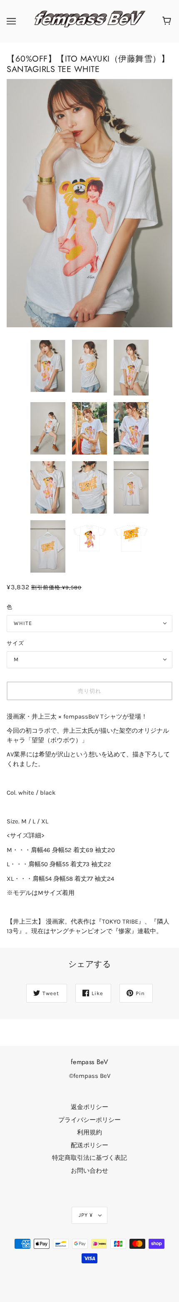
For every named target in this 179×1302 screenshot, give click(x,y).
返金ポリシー (89, 1107)
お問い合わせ (89, 1170)
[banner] (88, 21)
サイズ (15, 643)
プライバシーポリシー (89, 1120)
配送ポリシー (89, 1145)
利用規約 (89, 1132)
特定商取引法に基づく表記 (89, 1157)
